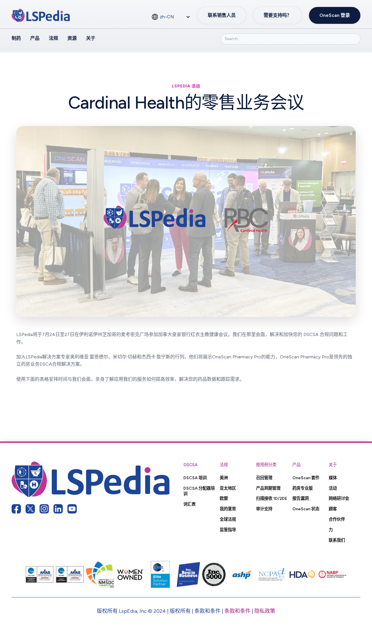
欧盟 (224, 498)
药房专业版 (302, 488)
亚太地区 (228, 488)
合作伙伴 (337, 519)
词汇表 (189, 504)
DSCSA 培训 (195, 477)
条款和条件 (237, 611)
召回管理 (264, 477)
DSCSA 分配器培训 (199, 491)
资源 (72, 38)
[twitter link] (30, 508)
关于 (90, 38)
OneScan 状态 (305, 508)
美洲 (224, 477)
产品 (35, 38)
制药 (16, 38)
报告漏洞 (300, 498)
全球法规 (228, 519)
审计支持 (264, 508)
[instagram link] (44, 508)
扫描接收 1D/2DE (271, 498)
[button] (170, 17)
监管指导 (228, 529)
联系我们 (337, 540)
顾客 (333, 508)
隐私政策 (264, 611)
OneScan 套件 (305, 477)
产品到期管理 (268, 488)
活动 (333, 488)
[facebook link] (16, 508)
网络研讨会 (339, 498)
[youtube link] (72, 508)
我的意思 (228, 508)
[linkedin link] (58, 508)
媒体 (333, 477)
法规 (53, 38)
